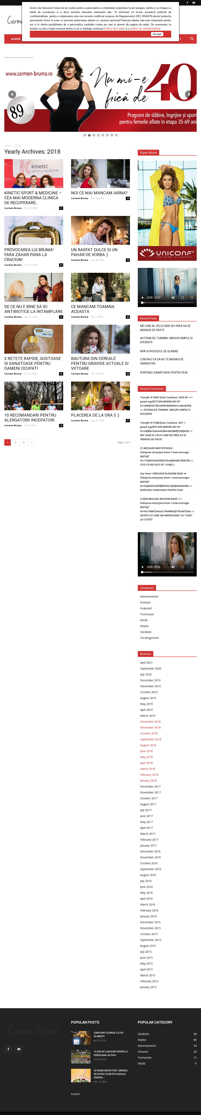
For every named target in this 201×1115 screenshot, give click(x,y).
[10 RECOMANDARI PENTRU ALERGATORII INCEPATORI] (33, 396)
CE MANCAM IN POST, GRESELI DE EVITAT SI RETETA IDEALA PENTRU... (111, 1074)
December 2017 (150, 786)
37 (128, 420)
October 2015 (149, 934)
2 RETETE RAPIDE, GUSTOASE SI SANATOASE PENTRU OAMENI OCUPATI (32, 363)
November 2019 (150, 686)
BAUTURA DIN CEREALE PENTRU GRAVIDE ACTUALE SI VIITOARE (100, 363)
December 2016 (150, 851)
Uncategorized (149, 638)
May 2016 (146, 893)
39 (128, 198)
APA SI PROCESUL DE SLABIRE (159, 351)
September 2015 (150, 940)
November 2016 (150, 857)
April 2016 (146, 898)
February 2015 (149, 981)
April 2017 (146, 828)
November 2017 (150, 792)
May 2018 (146, 757)
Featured (146, 608)
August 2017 (148, 804)
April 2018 (146, 763)
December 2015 (150, 922)
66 (128, 373)
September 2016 (150, 869)
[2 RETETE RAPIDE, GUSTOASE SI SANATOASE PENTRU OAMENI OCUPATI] (33, 339)
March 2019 (147, 716)
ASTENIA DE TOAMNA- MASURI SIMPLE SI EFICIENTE (166, 340)
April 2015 (146, 969)
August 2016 (148, 875)
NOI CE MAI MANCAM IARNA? (99, 193)
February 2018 (149, 775)
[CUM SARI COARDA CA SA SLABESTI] (81, 1038)
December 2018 (150, 721)
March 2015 (147, 975)
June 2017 (146, 816)
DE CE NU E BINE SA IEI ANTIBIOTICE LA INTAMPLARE (33, 309)
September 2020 (150, 668)
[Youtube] (19, 1049)
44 (128, 260)
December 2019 (150, 680)
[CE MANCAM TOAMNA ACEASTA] (100, 287)
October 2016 (149, 863)
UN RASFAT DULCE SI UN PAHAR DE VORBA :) (94, 252)
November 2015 (150, 928)
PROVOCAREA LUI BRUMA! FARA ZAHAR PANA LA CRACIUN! (29, 254)
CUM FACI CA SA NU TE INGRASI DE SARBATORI (162, 361)
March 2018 (147, 769)
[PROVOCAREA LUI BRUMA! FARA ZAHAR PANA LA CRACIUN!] (33, 230)
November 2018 (150, 727)
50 (61, 265)
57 (61, 208)
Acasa (7, 145)
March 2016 (147, 904)
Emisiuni (145, 602)
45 (128, 316)
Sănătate (146, 632)
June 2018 (146, 751)
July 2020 (146, 674)
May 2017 (146, 822)
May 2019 (146, 704)
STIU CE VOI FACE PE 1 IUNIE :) (157, 464)
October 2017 (149, 798)
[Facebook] (8, 1049)
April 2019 (146, 710)
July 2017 (146, 810)
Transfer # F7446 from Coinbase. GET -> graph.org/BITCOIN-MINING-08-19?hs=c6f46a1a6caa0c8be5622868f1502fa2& (164, 427)
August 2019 (148, 698)
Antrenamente (149, 596)
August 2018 (148, 745)
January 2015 (148, 987)
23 (61, 425)
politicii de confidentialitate (145, 28)
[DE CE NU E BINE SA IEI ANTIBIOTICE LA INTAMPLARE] (33, 287)
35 (61, 373)
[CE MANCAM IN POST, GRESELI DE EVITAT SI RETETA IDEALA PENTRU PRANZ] (81, 1075)
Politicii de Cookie (114, 28)
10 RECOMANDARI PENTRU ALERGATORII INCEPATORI (30, 417)
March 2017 (147, 834)
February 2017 (149, 839)
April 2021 (146, 662)
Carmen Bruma (13, 208)
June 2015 (146, 957)
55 (61, 316)
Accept (157, 34)
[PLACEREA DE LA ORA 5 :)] (100, 396)
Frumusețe (147, 614)
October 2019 (149, 692)
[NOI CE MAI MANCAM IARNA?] (100, 173)
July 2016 (146, 881)
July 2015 (146, 952)
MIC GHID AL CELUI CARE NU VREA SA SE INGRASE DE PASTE (165, 328)
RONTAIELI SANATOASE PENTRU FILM (163, 372)
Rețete (144, 626)
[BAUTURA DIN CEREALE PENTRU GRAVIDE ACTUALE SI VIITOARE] (100, 339)
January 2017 (148, 845)
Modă (144, 620)
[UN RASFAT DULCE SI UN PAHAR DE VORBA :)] (100, 230)
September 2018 (150, 739)
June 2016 (146, 887)
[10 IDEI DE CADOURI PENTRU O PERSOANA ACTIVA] (81, 1056)
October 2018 (149, 733)
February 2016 (149, 910)
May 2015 (146, 963)
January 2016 (148, 916)
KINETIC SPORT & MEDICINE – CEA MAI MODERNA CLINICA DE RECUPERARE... (33, 198)
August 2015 (148, 946)
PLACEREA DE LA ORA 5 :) (95, 415)
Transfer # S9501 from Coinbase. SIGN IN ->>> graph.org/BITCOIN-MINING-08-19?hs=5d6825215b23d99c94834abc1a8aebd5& (166, 401)
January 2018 (148, 780)
